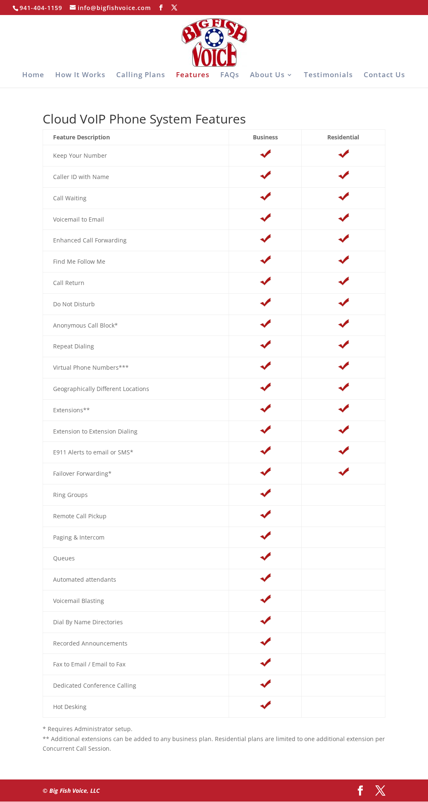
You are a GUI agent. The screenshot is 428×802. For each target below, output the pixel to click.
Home (33, 75)
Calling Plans (140, 75)
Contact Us (384, 75)
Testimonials (328, 75)
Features (192, 75)
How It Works (80, 75)
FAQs (229, 75)
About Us (267, 75)
